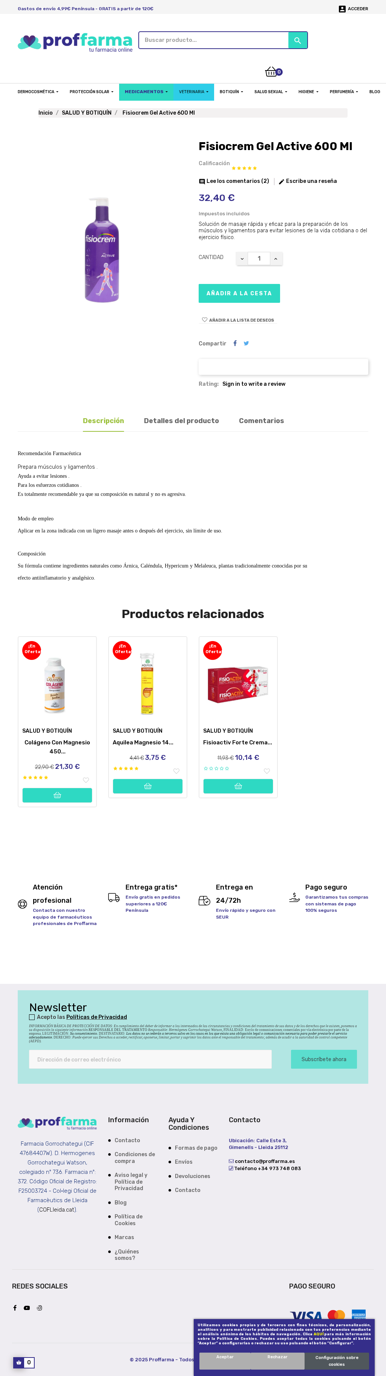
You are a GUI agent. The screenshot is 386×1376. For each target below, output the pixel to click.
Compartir (235, 343)
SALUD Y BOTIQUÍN (47, 731)
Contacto (127, 1140)
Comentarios (261, 421)
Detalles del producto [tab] (181, 421)
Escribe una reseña (307, 181)
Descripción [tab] (103, 421)
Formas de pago (196, 1148)
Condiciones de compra (135, 1157)
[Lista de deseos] (86, 780)
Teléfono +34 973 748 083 (267, 1168)
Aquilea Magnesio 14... (143, 742)
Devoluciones (192, 1176)
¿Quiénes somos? (127, 1255)
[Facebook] (17, 1308)
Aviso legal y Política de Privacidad (131, 1182)
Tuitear (246, 343)
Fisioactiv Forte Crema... (237, 742)
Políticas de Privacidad (96, 1017)
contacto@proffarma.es (264, 1161)
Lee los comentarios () (234, 181)
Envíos (184, 1162)
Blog (121, 1203)
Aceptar (225, 1357)
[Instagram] (41, 1308)
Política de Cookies (128, 1220)
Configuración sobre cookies (337, 1361)
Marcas (124, 1237)
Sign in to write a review (253, 384)
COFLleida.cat (56, 1209)
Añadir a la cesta (239, 293)
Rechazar (278, 1357)
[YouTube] (28, 1308)
